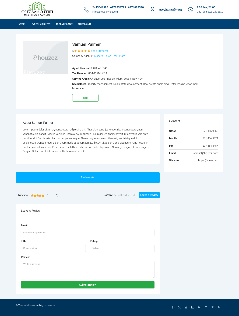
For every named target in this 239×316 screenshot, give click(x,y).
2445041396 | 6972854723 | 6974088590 (118, 7)
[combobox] (124, 195)
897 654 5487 (210, 145)
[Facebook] (173, 307)
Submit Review (87, 284)
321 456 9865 (210, 131)
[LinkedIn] (193, 307)
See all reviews (99, 50)
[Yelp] (220, 307)
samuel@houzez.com (205, 153)
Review (25, 257)
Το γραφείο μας (64, 24)
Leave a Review (149, 195)
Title (23, 241)
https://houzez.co (208, 160)
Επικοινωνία (84, 24)
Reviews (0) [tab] (87, 177)
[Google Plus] (200, 307)
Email (24, 225)
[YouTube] (207, 307)
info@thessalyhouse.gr (105, 11)
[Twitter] (180, 307)
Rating (94, 241)
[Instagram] (187, 307)
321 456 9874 (210, 138)
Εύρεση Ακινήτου (41, 24)
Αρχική (22, 24)
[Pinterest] (213, 307)
